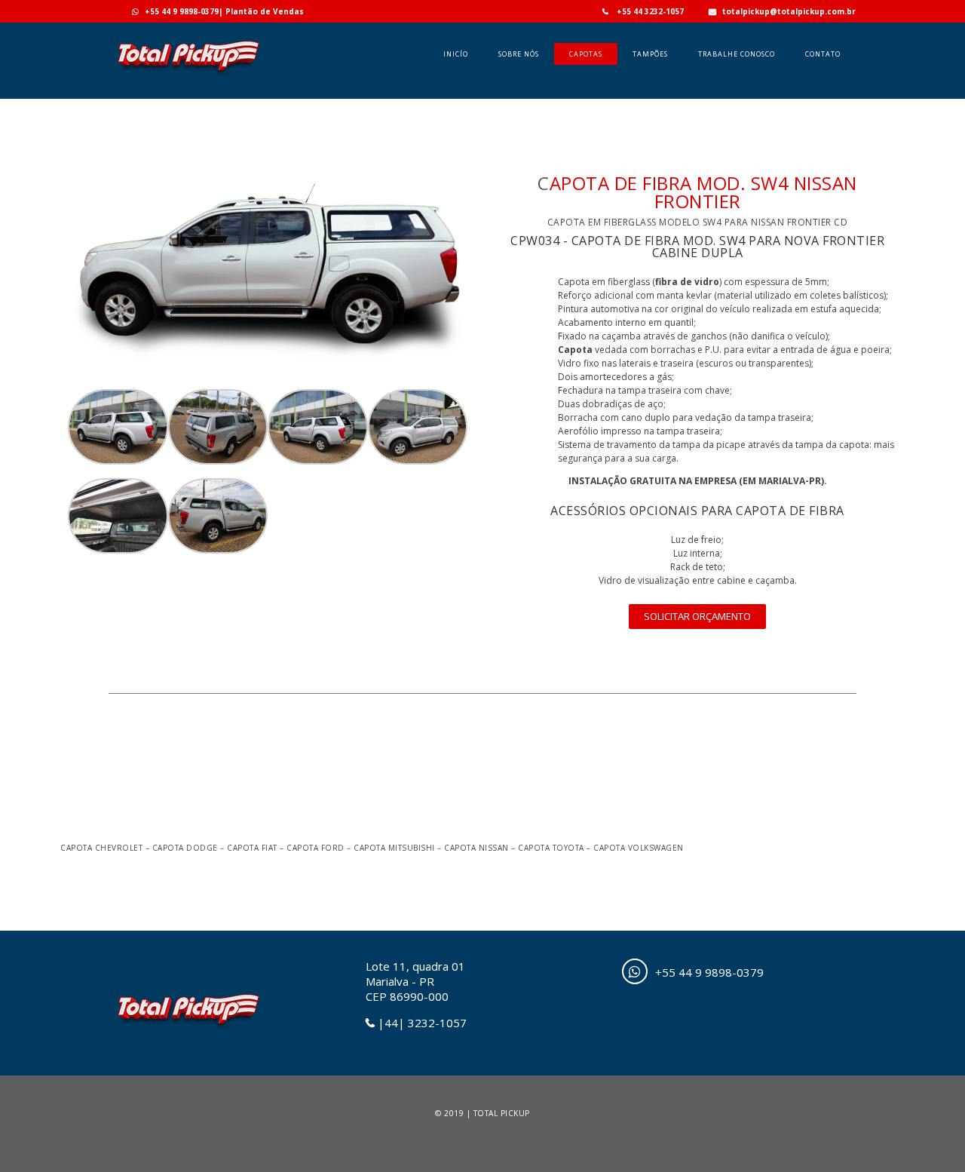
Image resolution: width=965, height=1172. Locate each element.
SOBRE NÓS (518, 54)
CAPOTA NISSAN (476, 847)
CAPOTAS (585, 54)
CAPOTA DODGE (185, 847)
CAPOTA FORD (315, 847)
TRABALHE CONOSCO (736, 54)
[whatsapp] (635, 971)
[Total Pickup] (187, 76)
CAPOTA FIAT (252, 847)
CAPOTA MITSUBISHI (394, 847)
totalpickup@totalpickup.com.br (789, 11)
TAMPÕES (650, 54)
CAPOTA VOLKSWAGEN (638, 847)
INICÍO (455, 54)
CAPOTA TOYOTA (551, 847)
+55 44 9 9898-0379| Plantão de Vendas (224, 11)
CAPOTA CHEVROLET (101, 847)
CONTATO (823, 54)
